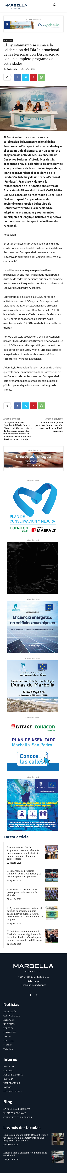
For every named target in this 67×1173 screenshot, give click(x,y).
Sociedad (8, 41)
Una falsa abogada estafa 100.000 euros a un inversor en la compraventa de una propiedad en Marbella (25, 1137)
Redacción (12, 69)
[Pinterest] (33, 77)
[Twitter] (25, 77)
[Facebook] (17, 77)
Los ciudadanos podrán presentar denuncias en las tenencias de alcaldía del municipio (49, 426)
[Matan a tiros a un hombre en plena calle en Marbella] (58, 1157)
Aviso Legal (33, 981)
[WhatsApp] (41, 77)
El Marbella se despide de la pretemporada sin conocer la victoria (22, 892)
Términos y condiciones (33, 984)
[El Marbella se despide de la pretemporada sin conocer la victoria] (51, 894)
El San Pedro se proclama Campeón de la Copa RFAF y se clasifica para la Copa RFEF (24, 873)
